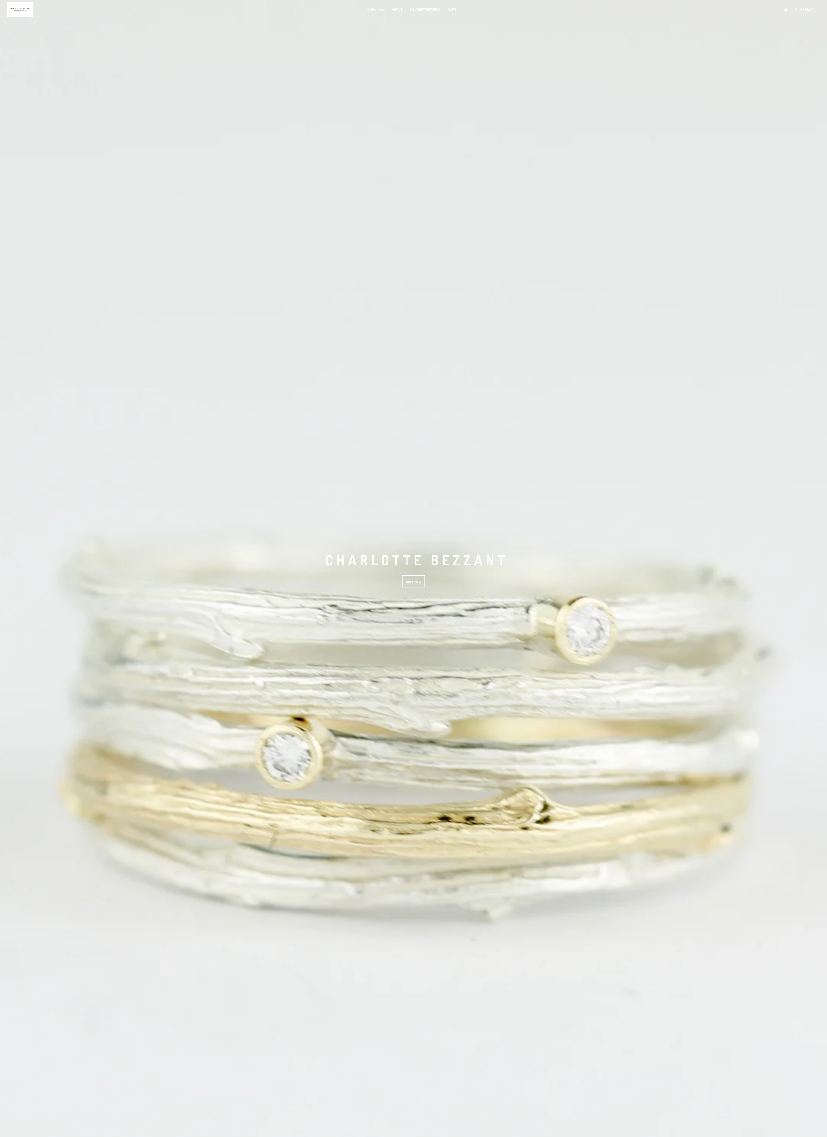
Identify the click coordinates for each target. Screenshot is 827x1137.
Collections (375, 9)
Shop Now (413, 581)
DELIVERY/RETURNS (425, 9)
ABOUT (397, 9)
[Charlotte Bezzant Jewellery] (29, 9)
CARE (452, 9)
